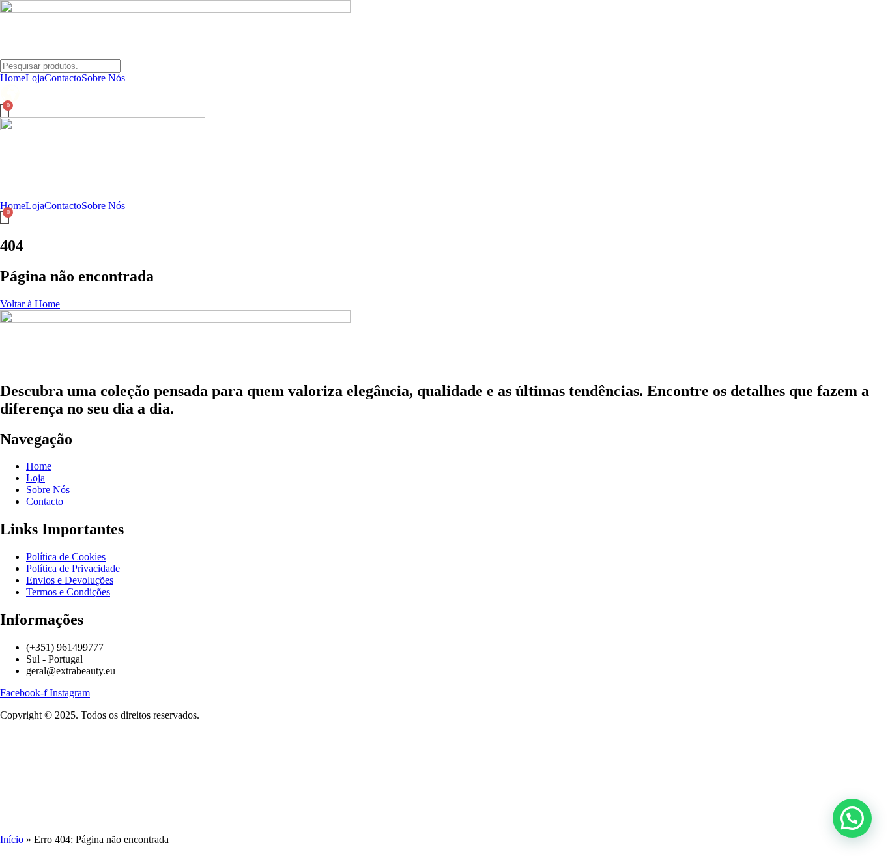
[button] (852, 818)
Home (12, 78)
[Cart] (4, 110)
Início (11, 839)
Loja (34, 78)
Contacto (62, 78)
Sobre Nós (103, 78)
